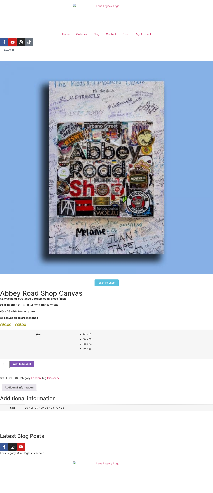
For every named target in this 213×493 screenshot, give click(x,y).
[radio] (147, 334)
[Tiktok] (29, 42)
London (36, 378)
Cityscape (53, 378)
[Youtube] (12, 42)
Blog (96, 34)
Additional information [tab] (19, 387)
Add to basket (22, 364)
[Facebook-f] (4, 42)
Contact (111, 34)
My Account (143, 34)
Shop (126, 34)
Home (66, 34)
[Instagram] (21, 42)
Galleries (81, 34)
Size (38, 334)
